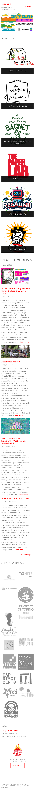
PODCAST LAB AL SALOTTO (15, 498)
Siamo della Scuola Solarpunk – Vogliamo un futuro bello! (13, 441)
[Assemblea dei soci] (15, 351)
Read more (24, 342)
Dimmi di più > (27, 554)
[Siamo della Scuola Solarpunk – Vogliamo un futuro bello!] (15, 426)
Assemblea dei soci (10, 362)
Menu (28, 6)
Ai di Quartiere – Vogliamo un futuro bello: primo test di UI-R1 (15, 291)
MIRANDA (6, 4)
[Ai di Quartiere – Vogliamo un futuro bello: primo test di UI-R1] (15, 276)
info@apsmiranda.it (9, 730)
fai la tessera (17, 766)
